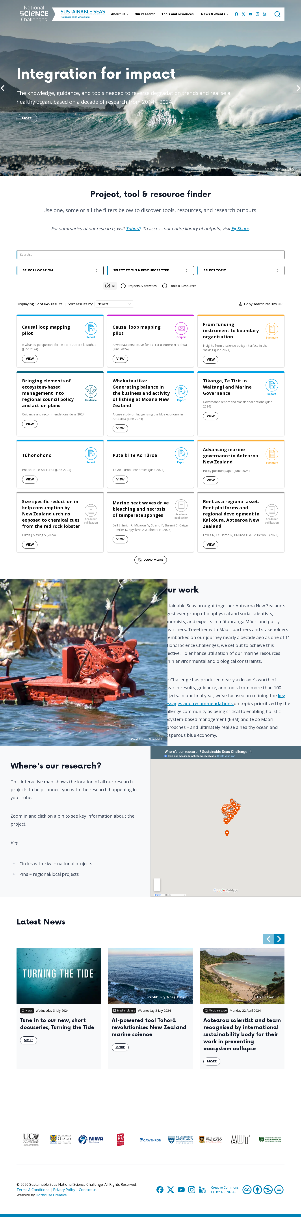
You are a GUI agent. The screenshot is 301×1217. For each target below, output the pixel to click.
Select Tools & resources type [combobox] (141, 270)
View (30, 359)
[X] (243, 14)
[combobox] (114, 303)
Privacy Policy (64, 1189)
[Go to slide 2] (147, 170)
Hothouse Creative (51, 1195)
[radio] (138, 286)
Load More (153, 560)
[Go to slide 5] (163, 170)
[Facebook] (236, 14)
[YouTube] (250, 14)
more (27, 119)
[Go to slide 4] (157, 170)
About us (118, 14)
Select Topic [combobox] (215, 270)
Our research (145, 14)
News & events (213, 14)
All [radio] (113, 286)
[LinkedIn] (264, 14)
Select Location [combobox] (38, 270)
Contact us (88, 1189)
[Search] (277, 14)
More (30, 1041)
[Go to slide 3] (152, 170)
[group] (150, 286)
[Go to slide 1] (140, 170)
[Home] (34, 14)
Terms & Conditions (33, 1189)
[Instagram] (257, 14)
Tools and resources (177, 14)
